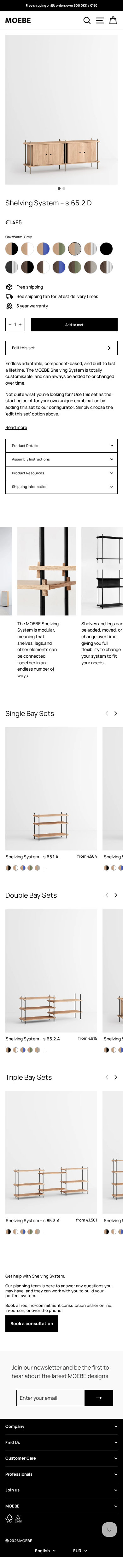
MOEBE (12, 1506)
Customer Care (20, 1458)
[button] (116, 713)
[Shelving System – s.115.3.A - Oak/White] (113, 1231)
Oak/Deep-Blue (43, 249)
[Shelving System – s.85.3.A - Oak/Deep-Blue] (22, 1231)
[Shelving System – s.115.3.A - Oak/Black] (106, 1231)
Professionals (18, 1474)
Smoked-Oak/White (43, 267)
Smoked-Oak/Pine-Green (74, 267)
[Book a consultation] (61, 1302)
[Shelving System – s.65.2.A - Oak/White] (15, 1050)
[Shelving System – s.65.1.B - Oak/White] (113, 868)
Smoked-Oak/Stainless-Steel (106, 267)
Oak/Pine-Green (59, 249)
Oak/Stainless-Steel (90, 249)
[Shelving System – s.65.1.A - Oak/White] (15, 868)
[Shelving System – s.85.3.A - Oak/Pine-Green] (30, 1231)
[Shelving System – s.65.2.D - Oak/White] (113, 1050)
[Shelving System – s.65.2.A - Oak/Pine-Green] (30, 1050)
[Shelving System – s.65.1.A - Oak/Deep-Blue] (22, 868)
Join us (12, 1490)
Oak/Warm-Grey (74, 249)
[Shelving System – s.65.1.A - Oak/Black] (8, 868)
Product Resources (28, 473)
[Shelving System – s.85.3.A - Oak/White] (15, 1231)
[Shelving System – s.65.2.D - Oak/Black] (106, 1050)
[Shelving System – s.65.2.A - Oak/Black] (8, 1050)
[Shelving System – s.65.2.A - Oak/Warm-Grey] (37, 1050)
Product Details (25, 445)
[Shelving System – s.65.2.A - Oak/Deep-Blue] (22, 1050)
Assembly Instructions (31, 459)
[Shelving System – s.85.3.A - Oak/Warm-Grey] (37, 1231)
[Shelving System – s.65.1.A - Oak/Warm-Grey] (37, 868)
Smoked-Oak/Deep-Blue (59, 267)
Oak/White (27, 249)
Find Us (12, 1442)
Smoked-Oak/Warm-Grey (90, 267)
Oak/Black (11, 249)
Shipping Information (30, 486)
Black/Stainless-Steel (11, 267)
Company (14, 1426)
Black (106, 249)
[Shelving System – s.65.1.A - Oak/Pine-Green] (30, 868)
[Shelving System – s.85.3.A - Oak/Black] (8, 1231)
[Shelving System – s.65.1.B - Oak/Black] (106, 868)
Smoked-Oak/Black (27, 267)
